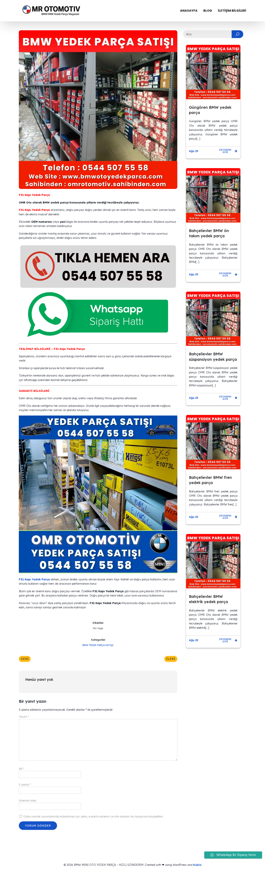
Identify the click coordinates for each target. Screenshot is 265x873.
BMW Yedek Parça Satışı (97, 645)
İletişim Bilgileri (232, 10)
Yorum (24, 716)
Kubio (197, 865)
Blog (207, 10)
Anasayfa (188, 10)
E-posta (25, 784)
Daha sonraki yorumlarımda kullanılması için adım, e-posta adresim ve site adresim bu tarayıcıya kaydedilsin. (93, 816)
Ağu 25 (193, 151)
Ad (21, 768)
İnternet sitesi (27, 800)
